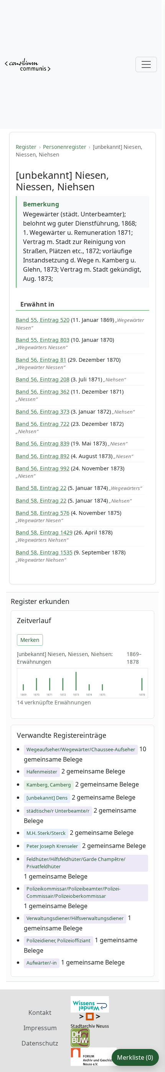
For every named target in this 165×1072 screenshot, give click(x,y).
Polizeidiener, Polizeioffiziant (58, 940)
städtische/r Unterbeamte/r (57, 811)
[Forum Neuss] (94, 1056)
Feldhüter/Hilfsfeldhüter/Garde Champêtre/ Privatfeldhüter (75, 863)
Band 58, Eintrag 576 (42, 512)
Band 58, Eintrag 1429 (44, 532)
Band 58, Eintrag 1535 (44, 552)
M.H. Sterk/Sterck (46, 833)
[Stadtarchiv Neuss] (90, 1019)
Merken (29, 639)
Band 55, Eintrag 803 (42, 339)
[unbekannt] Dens (47, 798)
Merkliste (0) (135, 1057)
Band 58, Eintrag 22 (41, 487)
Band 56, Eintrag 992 (42, 468)
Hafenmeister (41, 772)
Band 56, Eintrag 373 (42, 411)
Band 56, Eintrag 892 (42, 456)
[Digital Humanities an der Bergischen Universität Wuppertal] (80, 1037)
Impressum (40, 1028)
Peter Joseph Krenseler (52, 846)
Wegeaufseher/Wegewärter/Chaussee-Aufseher (80, 749)
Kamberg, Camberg (48, 785)
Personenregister (64, 146)
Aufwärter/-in (41, 963)
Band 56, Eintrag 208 (42, 379)
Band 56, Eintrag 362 (42, 391)
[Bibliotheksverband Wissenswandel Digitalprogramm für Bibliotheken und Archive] (90, 1003)
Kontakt (39, 1012)
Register (26, 146)
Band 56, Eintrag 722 (42, 423)
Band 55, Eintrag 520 (42, 319)
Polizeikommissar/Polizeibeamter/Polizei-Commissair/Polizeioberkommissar (73, 892)
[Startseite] (28, 64)
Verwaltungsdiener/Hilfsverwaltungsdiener (75, 918)
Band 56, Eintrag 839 (42, 443)
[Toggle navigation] (146, 64)
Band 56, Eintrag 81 (41, 359)
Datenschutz (39, 1043)
